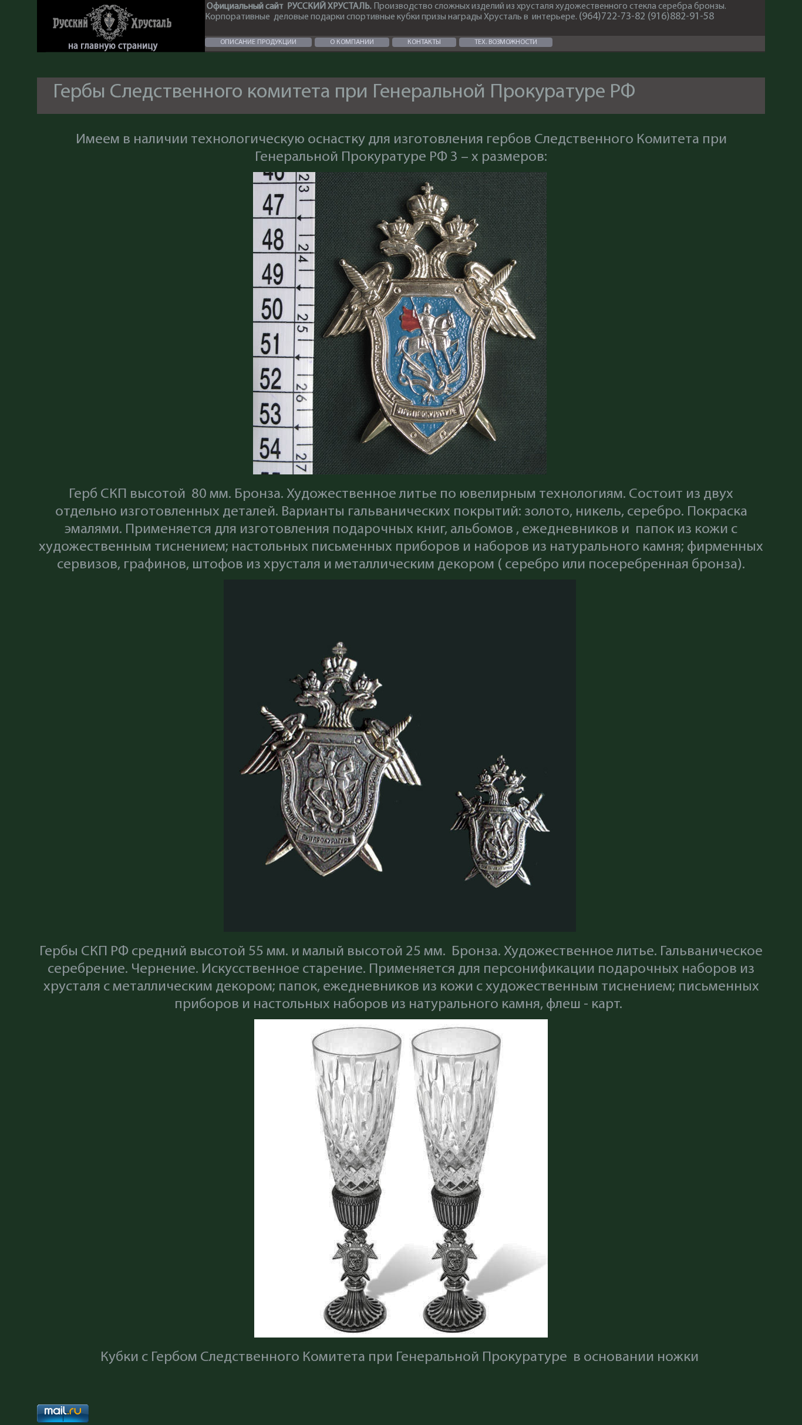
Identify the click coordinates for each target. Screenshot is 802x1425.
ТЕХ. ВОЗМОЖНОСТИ (505, 42)
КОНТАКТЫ (424, 42)
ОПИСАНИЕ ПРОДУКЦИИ (258, 42)
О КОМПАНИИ (352, 42)
